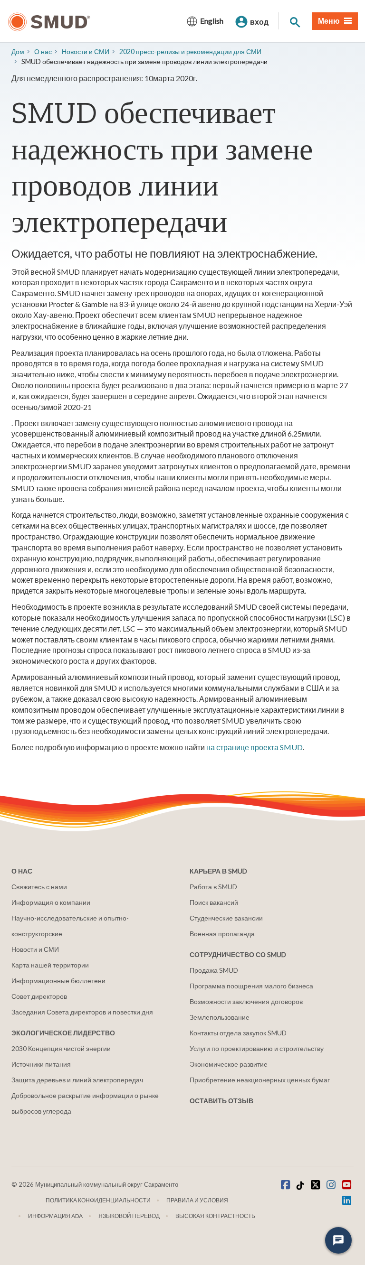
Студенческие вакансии (226, 918)
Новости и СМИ (35, 949)
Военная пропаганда (222, 934)
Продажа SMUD (214, 970)
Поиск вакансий (214, 902)
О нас (43, 51)
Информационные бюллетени (58, 981)
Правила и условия (197, 1200)
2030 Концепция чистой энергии (61, 1048)
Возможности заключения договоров (246, 1001)
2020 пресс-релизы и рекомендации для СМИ (190, 51)
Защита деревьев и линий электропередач (77, 1080)
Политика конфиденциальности (98, 1200)
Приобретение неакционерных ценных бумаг (260, 1080)
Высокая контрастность (215, 1215)
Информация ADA (55, 1215)
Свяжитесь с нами (39, 887)
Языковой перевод (129, 1215)
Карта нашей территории (50, 965)
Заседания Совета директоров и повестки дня (82, 1012)
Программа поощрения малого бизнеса (251, 986)
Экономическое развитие (229, 1064)
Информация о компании (50, 902)
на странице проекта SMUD (254, 747)
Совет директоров (39, 996)
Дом (17, 51)
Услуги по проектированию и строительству (257, 1048)
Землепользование (220, 1017)
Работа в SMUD (213, 887)
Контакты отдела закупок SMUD (238, 1033)
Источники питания (41, 1064)
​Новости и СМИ (85, 51)
